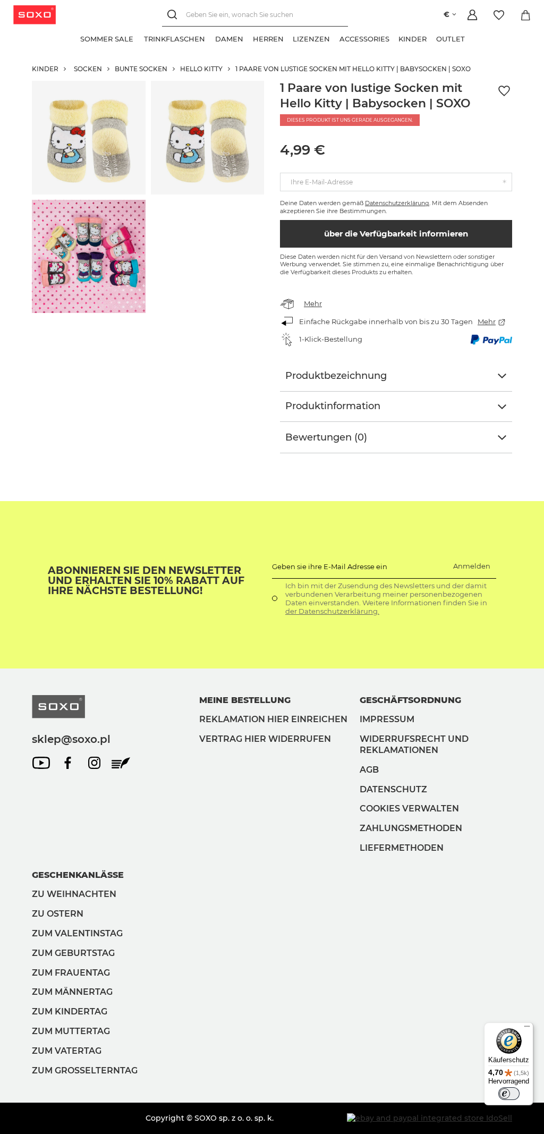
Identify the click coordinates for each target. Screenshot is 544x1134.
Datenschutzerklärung (397, 203)
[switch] (509, 1093)
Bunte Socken (141, 69)
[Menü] (527, 1028)
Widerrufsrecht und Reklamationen (414, 744)
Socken (88, 69)
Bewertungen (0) (326, 437)
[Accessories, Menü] (394, 37)
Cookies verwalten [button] (409, 808)
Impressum (387, 719)
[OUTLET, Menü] (470, 37)
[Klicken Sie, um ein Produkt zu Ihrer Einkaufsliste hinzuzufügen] (504, 91)
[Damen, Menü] (248, 37)
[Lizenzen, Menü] (335, 37)
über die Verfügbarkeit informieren (396, 234)
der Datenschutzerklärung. (332, 611)
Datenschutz (393, 789)
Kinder (45, 69)
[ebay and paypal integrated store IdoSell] (429, 1118)
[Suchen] (174, 15)
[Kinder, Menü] (431, 37)
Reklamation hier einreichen (273, 719)
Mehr (313, 303)
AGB (369, 770)
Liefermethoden (402, 848)
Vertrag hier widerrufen (265, 739)
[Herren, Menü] (288, 37)
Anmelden (471, 566)
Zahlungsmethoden (411, 828)
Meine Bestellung (245, 700)
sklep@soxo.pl (71, 739)
